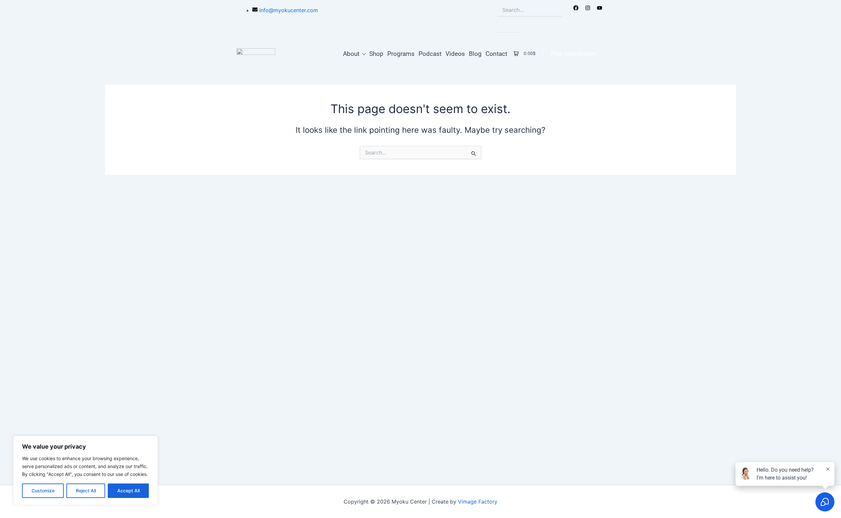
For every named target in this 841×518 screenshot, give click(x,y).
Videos (455, 53)
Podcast (430, 53)
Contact (496, 53)
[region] (85, 470)
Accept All (128, 490)
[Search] (509, 24)
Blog (475, 53)
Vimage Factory (477, 501)
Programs (401, 53)
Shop (376, 53)
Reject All (86, 490)
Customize (43, 490)
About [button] (351, 53)
